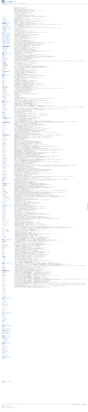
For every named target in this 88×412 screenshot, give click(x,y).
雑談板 (3, 56)
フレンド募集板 (4, 62)
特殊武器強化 (3, 257)
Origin (3, 189)
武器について (3, 242)
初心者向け (8, 35)
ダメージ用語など (3, 108)
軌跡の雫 (3, 290)
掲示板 (4, 35)
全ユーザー (5, 100)
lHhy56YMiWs (44, 287)
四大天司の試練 (4, 154)
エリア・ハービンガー (5, 170)
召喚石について (3, 264)
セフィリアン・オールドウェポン (7, 179)
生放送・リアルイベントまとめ (5, 314)
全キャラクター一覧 (4, 346)
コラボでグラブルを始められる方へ (5, 47)
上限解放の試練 (3, 80)
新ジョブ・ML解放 (4, 144)
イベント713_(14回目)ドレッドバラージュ (6, 339)
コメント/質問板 (3, 354)
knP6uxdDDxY (44, 272)
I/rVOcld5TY (35, 270)
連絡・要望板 (4, 72)
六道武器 (3, 260)
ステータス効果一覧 (4, 85)
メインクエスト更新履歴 (4, 319)
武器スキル (3, 250)
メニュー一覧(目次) (4, 21)
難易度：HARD (4, 163)
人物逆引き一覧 (3, 344)
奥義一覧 (3, 84)
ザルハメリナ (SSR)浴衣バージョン (5, 347)
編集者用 (4, 44)
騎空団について (3, 273)
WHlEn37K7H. (45, 280)
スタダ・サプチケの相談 (5, 59)
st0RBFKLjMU (55, 279)
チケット (3, 284)
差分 (10, 3)
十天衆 (7, 220)
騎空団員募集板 (4, 63)
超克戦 (3, 149)
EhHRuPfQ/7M (42, 277)
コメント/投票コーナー (10, 1)
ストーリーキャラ (4, 212)
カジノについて (3, 295)
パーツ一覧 (4, 200)
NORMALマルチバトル (4, 126)
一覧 (19, 3)
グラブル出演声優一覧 (4, 316)
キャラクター (4, 38)
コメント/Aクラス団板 (4, 348)
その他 (7, 221)
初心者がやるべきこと (4, 48)
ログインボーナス (4, 276)
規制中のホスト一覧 (4, 54)
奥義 (2, 227)
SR (4, 217)
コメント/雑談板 (3, 337)
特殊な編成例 (4, 93)
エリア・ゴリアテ (5, 169)
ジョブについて (3, 186)
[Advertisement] (7, 11)
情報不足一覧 (4, 22)
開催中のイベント (4, 19)
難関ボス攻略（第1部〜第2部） (6, 139)
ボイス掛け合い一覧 (4, 235)
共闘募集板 (3, 70)
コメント (7, 2)
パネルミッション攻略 (5, 50)
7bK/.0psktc (40, 286)
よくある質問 (3, 78)
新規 (18, 3)
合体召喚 (3, 266)
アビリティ (3, 225)
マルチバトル (8, 39)
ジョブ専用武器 (4, 258)
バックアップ (12, 3)
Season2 (5, 309)
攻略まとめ (3, 76)
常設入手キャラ (4, 211)
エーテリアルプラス (5, 230)
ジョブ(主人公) (3, 37)
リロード (16, 3)
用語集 (3, 322)
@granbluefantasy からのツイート (5, 382)
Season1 (4, 309)
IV (4, 188)
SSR (3, 217)
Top (5, 2)
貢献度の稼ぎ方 (3, 111)
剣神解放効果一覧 (4, 197)
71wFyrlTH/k (43, 278)
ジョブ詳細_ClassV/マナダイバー (5, 350)
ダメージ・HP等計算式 (4, 114)
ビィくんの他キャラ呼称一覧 (5, 324)
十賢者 (4, 182)
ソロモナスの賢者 (4, 176)
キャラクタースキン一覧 (4, 236)
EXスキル (3, 254)
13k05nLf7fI (52, 275)
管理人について (4, 26)
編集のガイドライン (4, 24)
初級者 (3, 100)
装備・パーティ (4, 36)
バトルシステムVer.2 (4, 107)
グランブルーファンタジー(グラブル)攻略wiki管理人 (7, 406)
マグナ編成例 (4, 90)
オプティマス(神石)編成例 (5, 92)
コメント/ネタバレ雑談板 (4, 340)
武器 (3, 39)
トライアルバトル (4, 106)
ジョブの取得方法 (4, 192)
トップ (2, 3)
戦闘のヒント (8, 37)
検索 (21, 3)
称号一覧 (3, 278)
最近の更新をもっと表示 (4, 355)
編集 (4, 3)
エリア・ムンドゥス (5, 175)
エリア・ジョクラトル (5, 172)
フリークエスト (3, 141)
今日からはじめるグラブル (4, 328)
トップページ (4, 18)
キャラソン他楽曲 (4, 302)
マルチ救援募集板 (4, 66)
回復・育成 (4, 283)
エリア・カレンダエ (5, 173)
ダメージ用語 (3, 110)
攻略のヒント (8, 36)
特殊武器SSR (5, 247)
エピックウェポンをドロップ (5, 147)
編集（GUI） (7, 3)
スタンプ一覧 (3, 279)
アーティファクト (4, 232)
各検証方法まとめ (4, 116)
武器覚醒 (3, 255)
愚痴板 (3, 60)
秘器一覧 (3, 199)
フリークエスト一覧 (5, 142)
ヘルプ (25, 3)
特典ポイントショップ (5, 292)
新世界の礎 (5, 180)
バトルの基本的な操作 (4, 104)
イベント (8, 38)
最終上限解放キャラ (5, 209)
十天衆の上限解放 (4, 214)
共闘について (3, 132)
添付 (14, 3)
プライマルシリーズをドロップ (6, 146)
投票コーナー (14, 6)
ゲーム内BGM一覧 (4, 301)
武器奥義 (3, 249)
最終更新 (23, 3)
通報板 (3, 73)
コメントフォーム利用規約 (5, 25)
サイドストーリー (4, 120)
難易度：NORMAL (4, 162)
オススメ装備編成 (4, 88)
